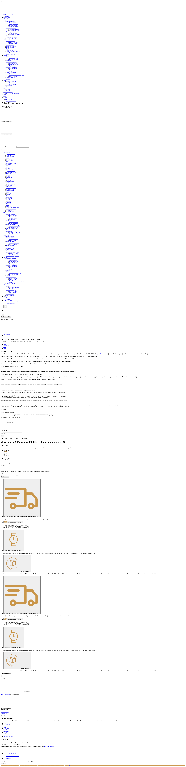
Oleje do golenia (13, 63)
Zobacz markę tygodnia (6, 134)
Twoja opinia (4, 430)
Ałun (10, 71)
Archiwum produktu (8, 736)
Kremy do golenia (13, 64)
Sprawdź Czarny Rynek (6, 121)
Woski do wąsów (10, 50)
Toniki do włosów (13, 33)
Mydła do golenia (13, 65)
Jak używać (6, 345)
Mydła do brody (10, 48)
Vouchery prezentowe (11, 303)
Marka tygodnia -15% (8, 14)
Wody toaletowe (13, 288)
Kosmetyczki (9, 89)
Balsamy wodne (13, 43)
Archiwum (5, 336)
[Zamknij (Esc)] (1, 763)
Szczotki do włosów (11, 38)
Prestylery (8, 31)
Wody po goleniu (13, 68)
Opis (4, 344)
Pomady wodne (12, 22)
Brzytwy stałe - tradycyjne (15, 273)
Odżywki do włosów (14, 30)
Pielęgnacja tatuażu (10, 295)
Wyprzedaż (6, 16)
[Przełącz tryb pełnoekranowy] (4, 763)
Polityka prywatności (8, 733)
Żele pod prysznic (13, 82)
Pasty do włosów (13, 25)
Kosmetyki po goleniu (11, 67)
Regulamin (6, 731)
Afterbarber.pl (6, 334)
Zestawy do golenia (10, 77)
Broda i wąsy (6, 39)
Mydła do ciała (12, 84)
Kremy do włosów (13, 223)
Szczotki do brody (13, 254)
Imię (2, 433)
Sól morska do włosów (14, 34)
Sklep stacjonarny (7, 726)
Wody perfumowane (14, 287)
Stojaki (10, 282)
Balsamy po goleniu (13, 69)
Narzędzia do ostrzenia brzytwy (16, 75)
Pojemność (3, 465)
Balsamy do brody (10, 41)
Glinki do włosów (13, 26)
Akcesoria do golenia (11, 72)
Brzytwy (8, 56)
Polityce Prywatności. (49, 746)
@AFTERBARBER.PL (11, 753)
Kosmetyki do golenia (11, 62)
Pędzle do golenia (13, 76)
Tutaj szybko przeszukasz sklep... (8, 146)
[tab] (94, 344)
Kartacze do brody (13, 52)
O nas (4, 96)
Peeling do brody (10, 248)
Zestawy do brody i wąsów (12, 54)
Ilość (2, 473)
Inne (4, 88)
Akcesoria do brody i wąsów (13, 51)
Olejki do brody (10, 45)
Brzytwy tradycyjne (13, 58)
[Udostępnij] (2, 763)
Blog (4, 94)
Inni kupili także (7, 673)
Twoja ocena (4, 419)
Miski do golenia (13, 73)
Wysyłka (5, 97)
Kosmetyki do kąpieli (11, 81)
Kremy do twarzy (10, 85)
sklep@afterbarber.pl (11, 101)
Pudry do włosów (10, 35)
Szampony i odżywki (11, 28)
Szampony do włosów (14, 29)
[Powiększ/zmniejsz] (5, 763)
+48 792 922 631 (9, 99)
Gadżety (8, 90)
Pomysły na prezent (7, 92)
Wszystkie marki (7, 18)
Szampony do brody (11, 46)
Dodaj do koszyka (5, 476)
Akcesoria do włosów (11, 231)
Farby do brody (10, 250)
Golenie (5, 55)
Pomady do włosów (11, 21)
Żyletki (8, 79)
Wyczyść (8, 468)
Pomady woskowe (13, 24)
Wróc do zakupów (15, 694)
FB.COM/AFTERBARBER (12, 756)
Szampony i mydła (10, 241)
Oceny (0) (5, 348)
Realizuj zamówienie (5, 694)
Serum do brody (10, 246)
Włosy (4, 20)
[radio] (10, 464)
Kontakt (5, 729)
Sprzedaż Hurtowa (7, 758)
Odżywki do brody (10, 47)
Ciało (4, 80)
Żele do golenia (12, 263)
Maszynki (8, 60)
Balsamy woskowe (13, 42)
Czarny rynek (6, 17)
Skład (4, 347)
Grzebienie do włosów (11, 37)
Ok (69, 765)
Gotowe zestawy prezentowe (13, 93)
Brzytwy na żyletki (13, 59)
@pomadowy (99, 354)
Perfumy (8, 86)
